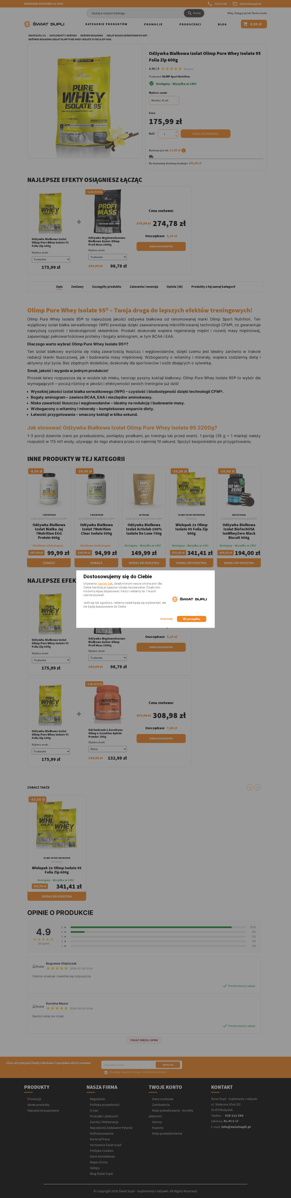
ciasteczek (105, 583)
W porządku (191, 619)
